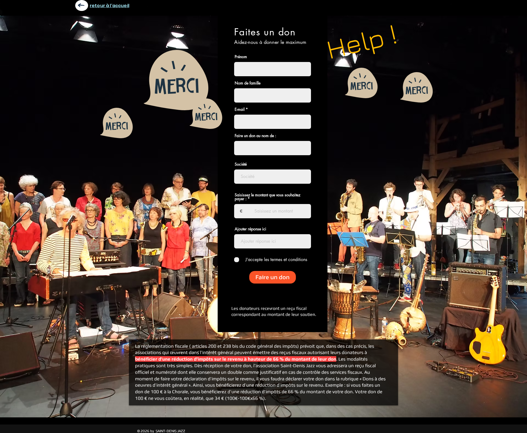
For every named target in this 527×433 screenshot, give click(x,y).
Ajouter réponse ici (250, 229)
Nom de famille (247, 83)
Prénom (241, 57)
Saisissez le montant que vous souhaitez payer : (267, 197)
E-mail (240, 109)
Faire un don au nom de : (255, 136)
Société (241, 164)
